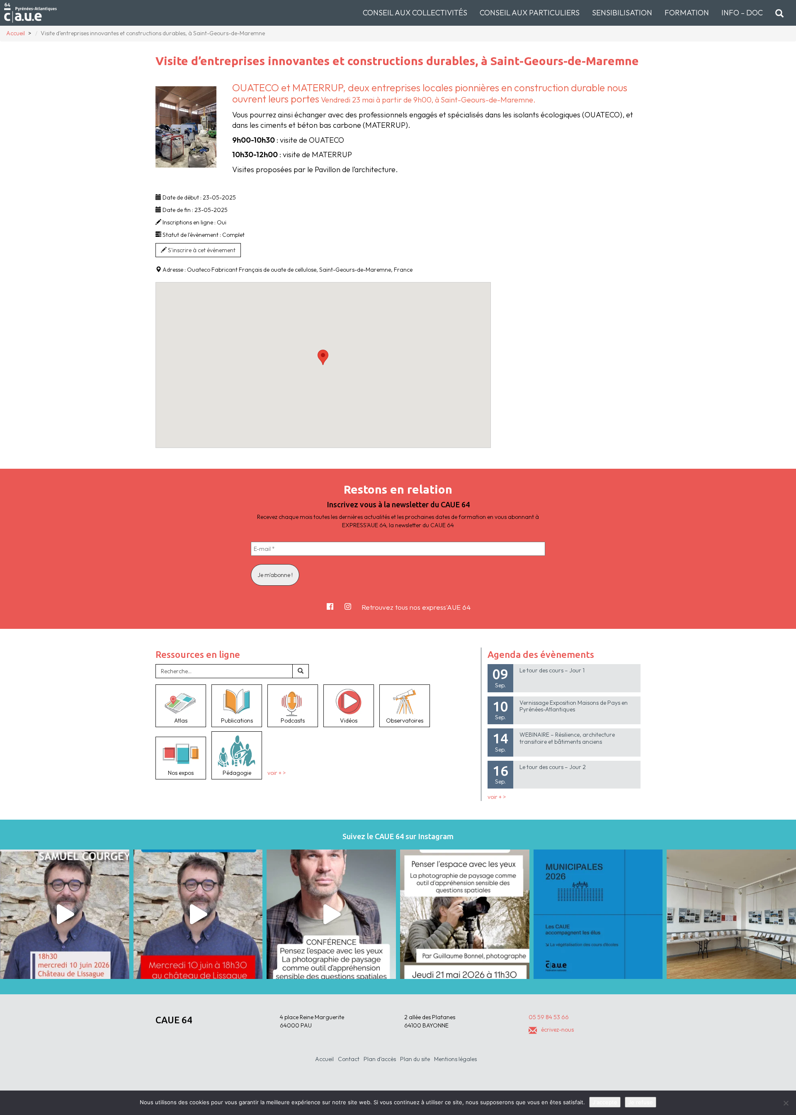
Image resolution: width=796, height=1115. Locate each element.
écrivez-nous (557, 1029)
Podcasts (293, 720)
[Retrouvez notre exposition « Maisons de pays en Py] (731, 914)
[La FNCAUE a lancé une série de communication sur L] (598, 914)
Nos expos (181, 773)
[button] (323, 357)
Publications (237, 720)
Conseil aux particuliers (530, 12)
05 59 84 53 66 (549, 1017)
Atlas (180, 720)
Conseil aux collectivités (415, 12)
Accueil (324, 1059)
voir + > (276, 773)
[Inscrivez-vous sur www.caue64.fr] (198, 914)
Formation (687, 12)
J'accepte (604, 1102)
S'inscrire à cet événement (201, 250)
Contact (348, 1059)
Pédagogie (237, 773)
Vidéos (348, 720)
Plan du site (415, 1059)
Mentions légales (455, 1059)
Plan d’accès (380, 1059)
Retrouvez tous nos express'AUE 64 (416, 607)
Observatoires (404, 720)
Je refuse (640, 1102)
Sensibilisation (622, 12)
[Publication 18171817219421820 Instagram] (64, 914)
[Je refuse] (785, 1103)
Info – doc (742, 12)
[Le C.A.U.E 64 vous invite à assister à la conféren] (464, 914)
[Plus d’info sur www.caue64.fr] (331, 914)
